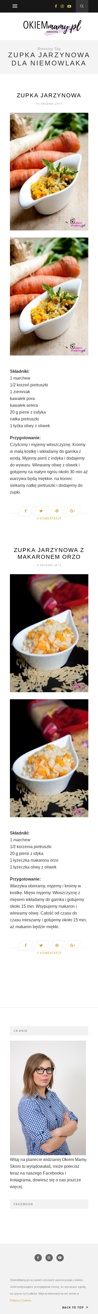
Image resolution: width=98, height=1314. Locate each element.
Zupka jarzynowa (49, 95)
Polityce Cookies (20, 1300)
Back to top (73, 1307)
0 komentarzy (49, 518)
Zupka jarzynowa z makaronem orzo (49, 553)
